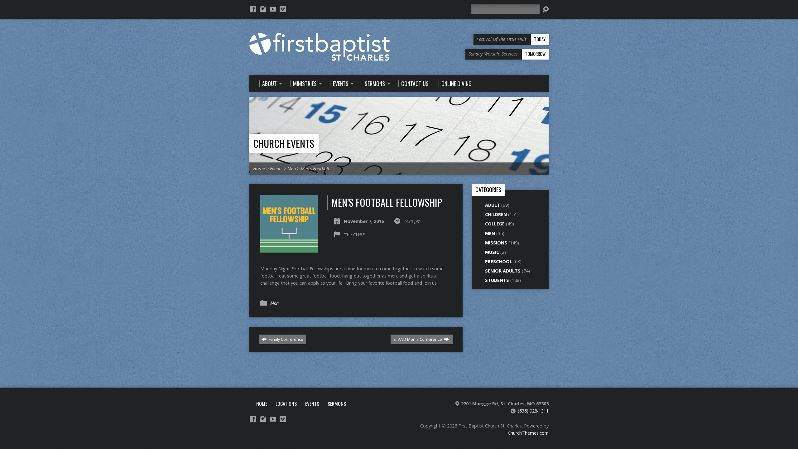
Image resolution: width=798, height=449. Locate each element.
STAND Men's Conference (418, 339)
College (495, 224)
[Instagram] (263, 9)
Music (492, 252)
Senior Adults (503, 271)
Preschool (498, 261)
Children (496, 214)
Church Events (283, 143)
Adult (492, 205)
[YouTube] (273, 9)
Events (276, 168)
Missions (496, 243)
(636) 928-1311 (533, 411)
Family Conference (285, 339)
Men (291, 168)
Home (259, 168)
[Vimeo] (283, 9)
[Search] (545, 9)
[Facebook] (253, 9)
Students (497, 280)
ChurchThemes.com (528, 433)
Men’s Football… (317, 168)
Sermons (337, 403)
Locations (286, 403)
